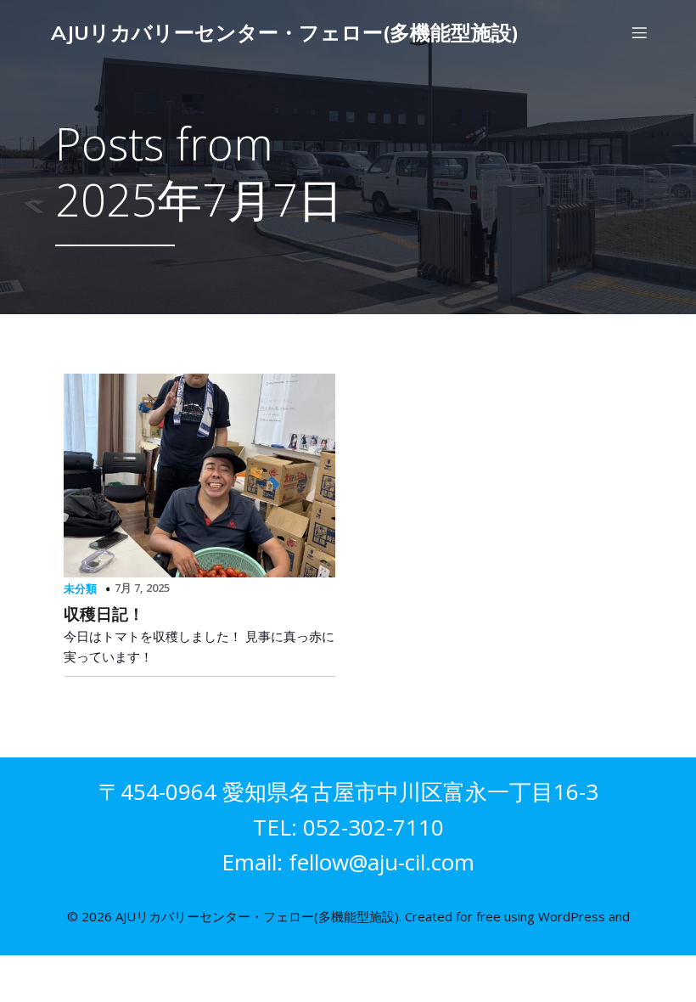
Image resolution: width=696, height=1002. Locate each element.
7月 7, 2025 (142, 587)
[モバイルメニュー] (639, 32)
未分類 (80, 588)
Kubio (348, 936)
